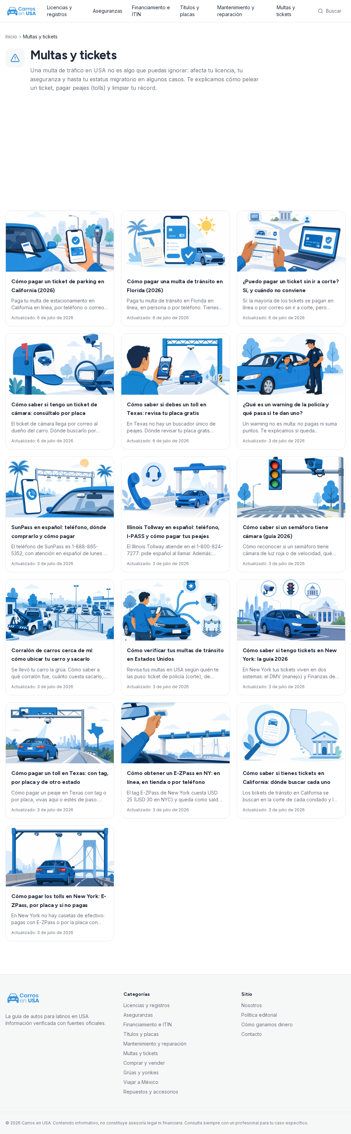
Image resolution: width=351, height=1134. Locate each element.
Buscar (333, 11)
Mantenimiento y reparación (235, 10)
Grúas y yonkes (141, 1072)
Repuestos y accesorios (150, 1092)
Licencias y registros (59, 10)
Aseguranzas (107, 11)
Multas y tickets (286, 10)
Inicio (11, 36)
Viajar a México (140, 1082)
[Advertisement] (175, 152)
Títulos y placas (189, 10)
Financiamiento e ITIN (151, 10)
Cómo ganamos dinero (267, 1024)
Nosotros (251, 1005)
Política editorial (259, 1015)
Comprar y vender (144, 1063)
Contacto (251, 1034)
